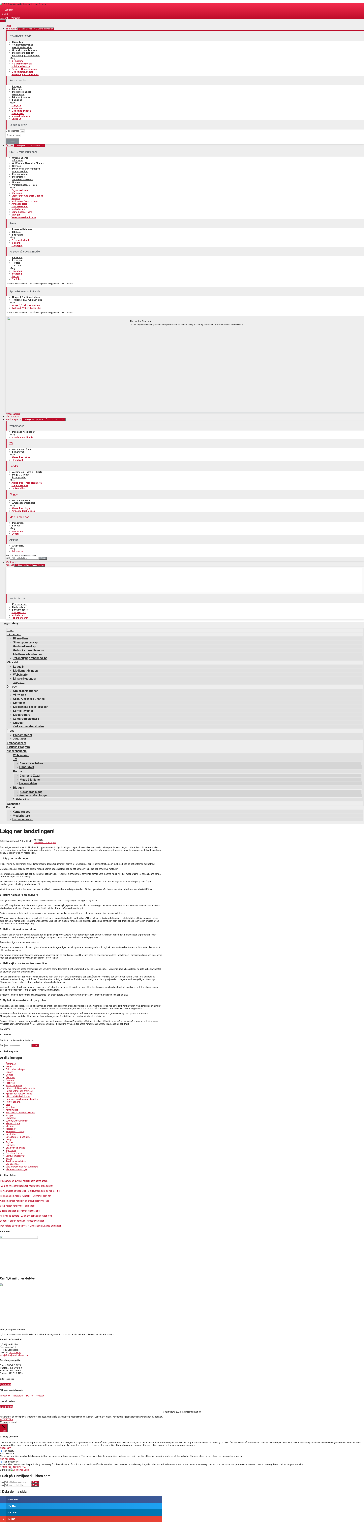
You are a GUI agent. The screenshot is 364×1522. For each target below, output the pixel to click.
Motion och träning (15, 1131)
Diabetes (10, 1077)
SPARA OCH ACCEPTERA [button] (13, 1467)
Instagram (17, 260)
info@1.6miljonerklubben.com (14, 1355)
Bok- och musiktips (15, 1069)
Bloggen (14, 494)
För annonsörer (20, 609)
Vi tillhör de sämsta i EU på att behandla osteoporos (26, 1215)
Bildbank (16, 232)
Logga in (16, 86)
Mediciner (10, 1128)
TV (11, 443)
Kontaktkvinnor (20, 174)
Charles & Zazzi (30, 775)
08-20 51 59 (15, 1352)
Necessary (8, 1450)
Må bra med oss (19, 517)
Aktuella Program (18, 747)
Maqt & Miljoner (20, 474)
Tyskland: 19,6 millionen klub (27, 300)
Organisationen (20, 158)
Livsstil (16, 525)
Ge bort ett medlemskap (24, 50)
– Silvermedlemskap (22, 44)
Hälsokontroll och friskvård (19, 1091)
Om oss (12, 686)
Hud (8, 1104)
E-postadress (13, 131)
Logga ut (17, 100)
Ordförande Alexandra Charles (28, 163)
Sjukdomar (11, 1150)
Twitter (16, 263)
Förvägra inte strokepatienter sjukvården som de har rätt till (30, 1191)
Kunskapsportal (17, 751)
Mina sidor (17, 89)
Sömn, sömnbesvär (15, 1156)
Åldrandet (11, 1064)
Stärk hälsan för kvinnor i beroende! (17, 1205)
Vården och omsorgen (45, 842)
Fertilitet (10, 1083)
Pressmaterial (22, 735)
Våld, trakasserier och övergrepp (22, 1166)
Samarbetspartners (22, 179)
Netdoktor (11, 1134)
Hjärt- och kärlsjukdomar (18, 1096)
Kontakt (11, 807)
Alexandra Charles (140, 321)
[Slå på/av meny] (3, 20)
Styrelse (16, 166)
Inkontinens (11, 1107)
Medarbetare (18, 176)
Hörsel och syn (13, 1101)
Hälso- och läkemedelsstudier (21, 1088)
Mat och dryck (13, 1123)
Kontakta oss (19, 604)
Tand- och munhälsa (16, 1161)
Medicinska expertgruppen (30, 706)
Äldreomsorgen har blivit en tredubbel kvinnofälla (24, 1200)
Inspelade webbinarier (23, 432)
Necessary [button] (5, 1448)
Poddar (13, 466)
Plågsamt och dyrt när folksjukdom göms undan (23, 1181)
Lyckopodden (19, 477)
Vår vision (17, 160)
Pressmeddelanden (22, 229)
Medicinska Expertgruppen (26, 168)
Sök (8, 558)
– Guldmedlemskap (22, 47)
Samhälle (10, 1145)
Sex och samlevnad (15, 1147)
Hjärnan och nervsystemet (19, 1093)
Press (10, 730)
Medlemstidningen (21, 92)
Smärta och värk (14, 1153)
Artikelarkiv (18, 545)
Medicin (10, 1126)
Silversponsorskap (25, 642)
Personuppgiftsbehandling (26, 55)
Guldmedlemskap (24, 646)
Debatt (9, 1074)
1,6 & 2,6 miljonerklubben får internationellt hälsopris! (26, 1186)
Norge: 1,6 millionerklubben (26, 297)
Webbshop (13, 804)
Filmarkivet (18, 452)
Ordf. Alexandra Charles (29, 699)
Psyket (9, 1142)
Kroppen (10, 1115)
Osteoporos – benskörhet (19, 1137)
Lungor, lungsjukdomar (17, 1120)
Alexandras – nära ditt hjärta (27, 472)
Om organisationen (25, 691)
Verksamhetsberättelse (24, 185)
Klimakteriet (12, 1110)
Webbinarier (18, 94)
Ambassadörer (20, 171)
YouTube (16, 265)
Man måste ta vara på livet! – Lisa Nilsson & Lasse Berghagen (30, 1225)
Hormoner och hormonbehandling (22, 1099)
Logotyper (17, 234)
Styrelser (19, 702)
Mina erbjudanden (21, 97)
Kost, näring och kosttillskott (20, 1112)
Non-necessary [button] (7, 1459)
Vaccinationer (12, 1164)
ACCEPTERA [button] (6, 1419)
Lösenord (11, 135)
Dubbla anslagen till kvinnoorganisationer (20, 1210)
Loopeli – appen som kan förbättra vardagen (22, 1220)
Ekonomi (10, 1080)
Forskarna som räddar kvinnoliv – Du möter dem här (25, 1196)
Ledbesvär (11, 1118)
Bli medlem (17, 42)
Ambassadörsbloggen (24, 503)
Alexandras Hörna (21, 449)
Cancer (9, 1072)
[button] (185, 58)
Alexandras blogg (21, 500)
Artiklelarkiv (21, 799)
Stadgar (16, 182)
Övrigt (9, 1139)
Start (10, 630)
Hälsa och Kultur (14, 1085)
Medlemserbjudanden (23, 53)
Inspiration (18, 523)
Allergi (9, 1066)
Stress (9, 1158)
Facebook (17, 257)
